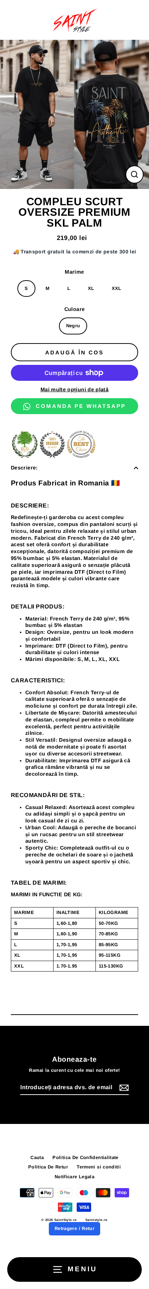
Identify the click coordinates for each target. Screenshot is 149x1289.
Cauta (37, 1157)
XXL (117, 288)
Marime (74, 272)
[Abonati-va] (123, 1088)
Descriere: (24, 468)
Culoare (74, 309)
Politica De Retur (48, 1167)
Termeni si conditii (99, 1167)
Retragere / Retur (74, 1228)
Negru (73, 325)
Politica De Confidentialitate (85, 1157)
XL (91, 288)
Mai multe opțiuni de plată (74, 389)
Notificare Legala (74, 1176)
